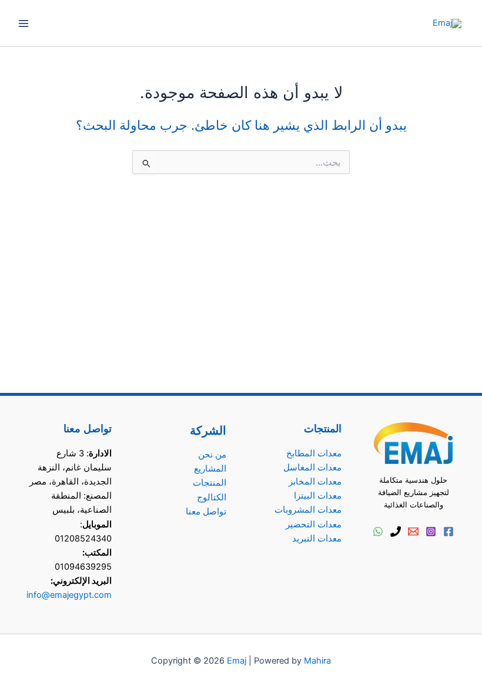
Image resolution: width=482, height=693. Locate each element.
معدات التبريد (317, 538)
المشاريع (210, 468)
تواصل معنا (206, 511)
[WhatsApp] (378, 531)
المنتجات (209, 482)
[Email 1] (413, 531)
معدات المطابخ (314, 453)
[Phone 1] (395, 531)
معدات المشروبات (308, 509)
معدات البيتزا (318, 495)
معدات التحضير (314, 524)
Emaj (236, 660)
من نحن (212, 454)
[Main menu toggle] (23, 23)
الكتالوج (211, 497)
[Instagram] (431, 531)
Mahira (317, 660)
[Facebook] (448, 531)
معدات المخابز (315, 481)
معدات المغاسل (312, 467)
